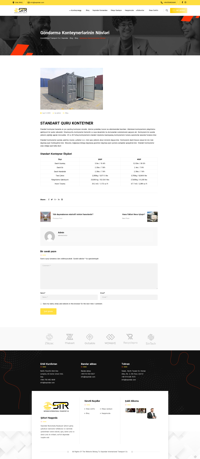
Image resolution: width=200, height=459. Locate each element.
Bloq (87, 10)
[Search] (167, 10)
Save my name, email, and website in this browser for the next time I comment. (73, 304)
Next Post (125, 218)
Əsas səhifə (153, 10)
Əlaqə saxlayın (116, 10)
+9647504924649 (170, 2)
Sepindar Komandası (100, 10)
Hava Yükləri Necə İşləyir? (133, 214)
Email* (102, 293)
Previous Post (57, 218)
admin (59, 113)
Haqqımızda (129, 10)
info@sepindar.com (37, 2)
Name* (42, 293)
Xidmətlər (140, 10)
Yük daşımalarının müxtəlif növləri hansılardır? (73, 214)
